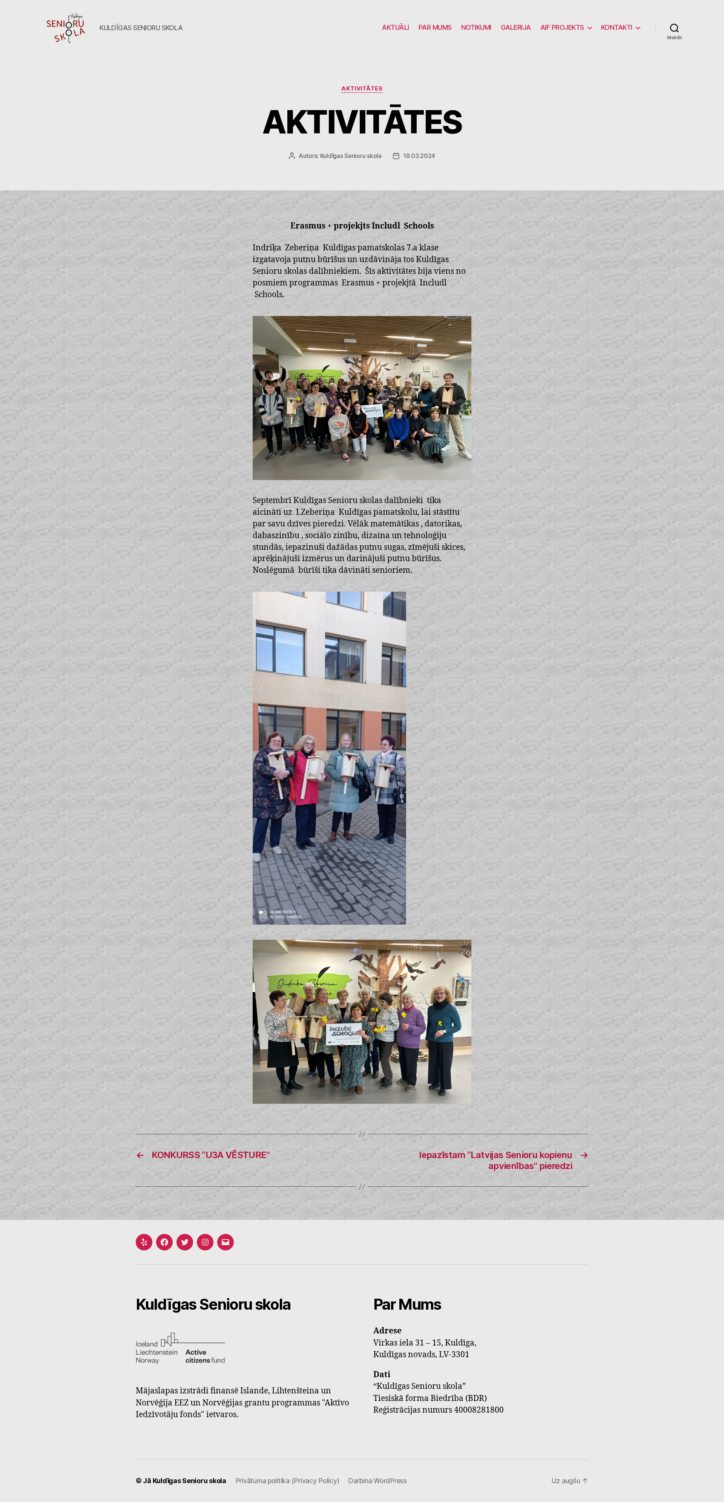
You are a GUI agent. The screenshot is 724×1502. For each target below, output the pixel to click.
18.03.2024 (419, 156)
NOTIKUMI (476, 27)
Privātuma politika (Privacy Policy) (287, 1481)
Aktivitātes (361, 88)
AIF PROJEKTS (562, 27)
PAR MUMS (435, 27)
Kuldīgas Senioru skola (351, 156)
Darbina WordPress (377, 1481)
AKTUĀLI (395, 27)
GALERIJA (516, 27)
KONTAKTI (616, 27)
